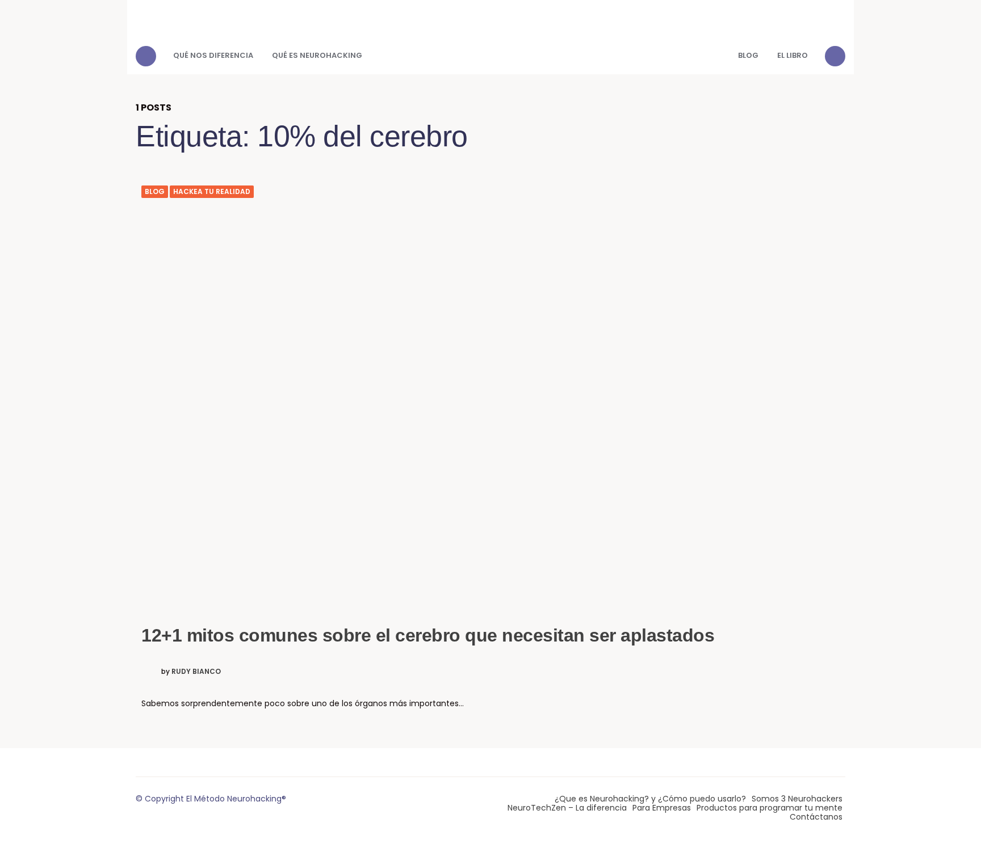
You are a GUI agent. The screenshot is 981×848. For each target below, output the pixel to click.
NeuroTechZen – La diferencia (567, 807)
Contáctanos (816, 816)
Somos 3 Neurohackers (797, 798)
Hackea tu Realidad (211, 192)
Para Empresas (661, 807)
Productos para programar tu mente (769, 807)
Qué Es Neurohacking (317, 55)
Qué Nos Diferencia (213, 55)
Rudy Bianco (196, 672)
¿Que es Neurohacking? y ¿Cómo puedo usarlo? (650, 798)
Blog (748, 55)
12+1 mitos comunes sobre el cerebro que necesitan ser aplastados (427, 635)
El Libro (792, 55)
